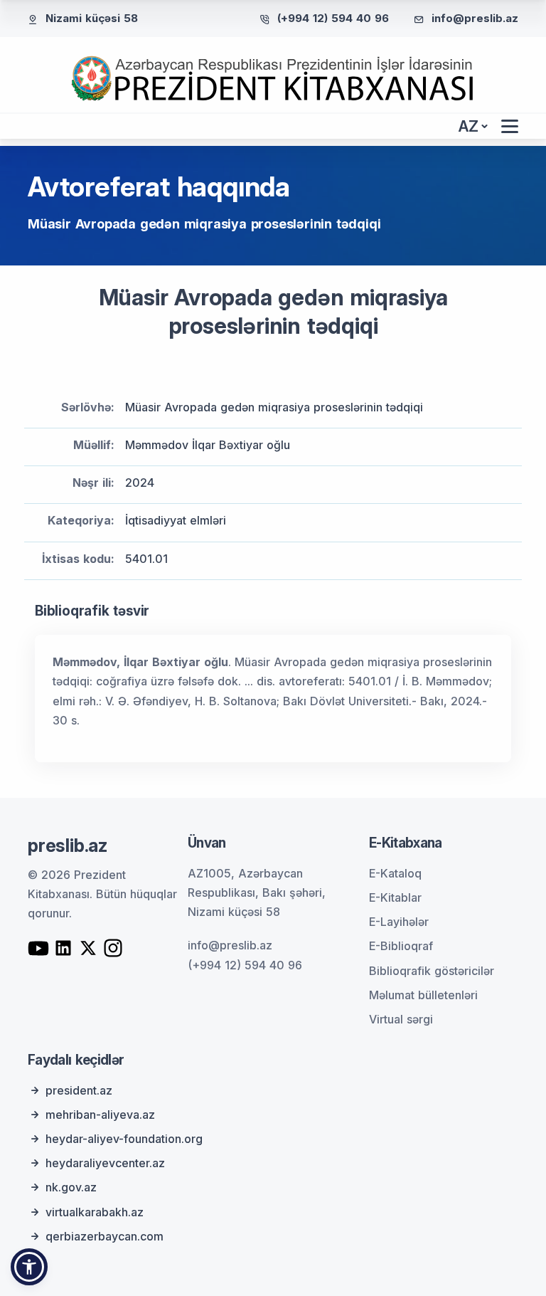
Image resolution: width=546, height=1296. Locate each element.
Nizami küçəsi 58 (92, 18)
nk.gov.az (71, 1187)
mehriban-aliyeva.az (100, 1114)
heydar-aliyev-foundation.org (124, 1139)
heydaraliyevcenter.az (105, 1163)
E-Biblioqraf (401, 946)
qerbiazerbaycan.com (105, 1236)
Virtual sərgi (401, 1019)
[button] (29, 1267)
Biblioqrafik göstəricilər (431, 971)
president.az (79, 1090)
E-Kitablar (395, 897)
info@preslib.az (475, 18)
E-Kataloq (395, 873)
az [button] (468, 126)
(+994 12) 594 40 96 (333, 18)
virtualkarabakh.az (95, 1212)
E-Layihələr (399, 922)
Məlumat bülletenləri (423, 995)
